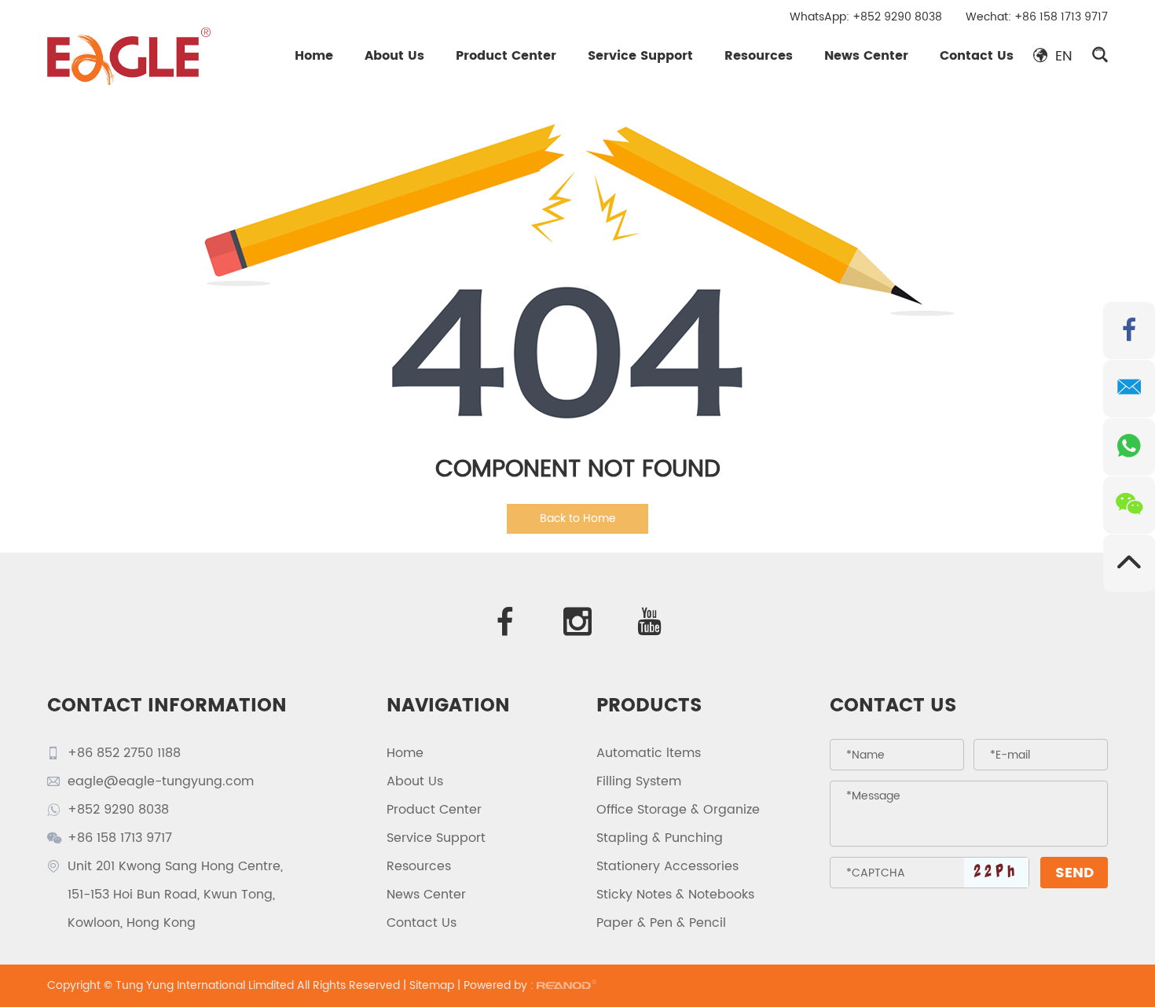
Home (314, 56)
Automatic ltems (648, 753)
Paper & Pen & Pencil (661, 923)
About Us (394, 56)
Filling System (638, 781)
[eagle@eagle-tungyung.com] (1129, 388)
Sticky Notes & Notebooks (675, 894)
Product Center (506, 56)
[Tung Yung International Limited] (129, 55)
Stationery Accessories (667, 866)
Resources (758, 56)
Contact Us (977, 56)
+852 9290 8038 (897, 17)
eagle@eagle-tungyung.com (161, 781)
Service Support (640, 56)
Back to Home (578, 518)
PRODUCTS (649, 706)
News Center (866, 56)
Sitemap (431, 985)
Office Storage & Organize (678, 809)
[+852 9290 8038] (1129, 447)
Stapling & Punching (659, 838)
